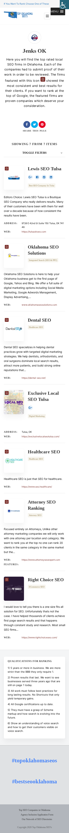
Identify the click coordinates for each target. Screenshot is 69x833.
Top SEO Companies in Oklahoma (34, 810)
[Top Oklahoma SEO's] (18, 16)
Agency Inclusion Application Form (37, 814)
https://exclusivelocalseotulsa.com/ (40, 436)
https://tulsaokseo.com (34, 231)
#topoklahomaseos (34, 760)
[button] (54, 11)
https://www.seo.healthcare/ (37, 486)
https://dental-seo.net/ (34, 377)
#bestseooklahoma (34, 781)
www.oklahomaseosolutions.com (39, 304)
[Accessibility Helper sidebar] (64, 4)
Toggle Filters (34, 152)
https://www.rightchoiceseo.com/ (39, 637)
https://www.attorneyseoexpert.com (41, 559)
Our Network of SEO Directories (37, 819)
